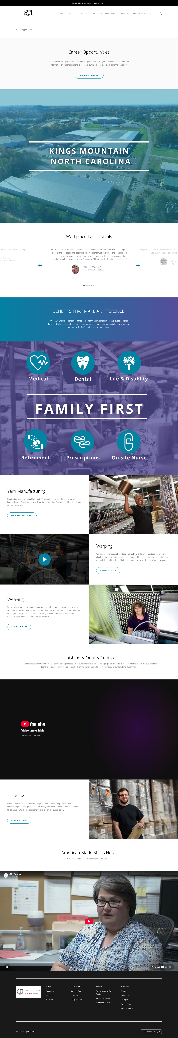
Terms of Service (127, 1008)
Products (74, 995)
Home (62, 14)
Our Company (82, 13)
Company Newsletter (139, 14)
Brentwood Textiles (103, 1003)
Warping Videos (108, 571)
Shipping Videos (19, 820)
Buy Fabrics (97, 14)
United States (150, 1032)
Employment (125, 1000)
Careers (70, 14)
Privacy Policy (126, 1004)
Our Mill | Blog (76, 991)
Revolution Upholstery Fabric (104, 992)
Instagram (50, 995)
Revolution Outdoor (103, 998)
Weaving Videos (19, 627)
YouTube (49, 1000)
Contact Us (124, 14)
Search (123, 991)
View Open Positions (89, 75)
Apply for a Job (76, 1000)
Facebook (50, 991)
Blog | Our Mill (110, 14)
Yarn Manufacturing (22, 516)
